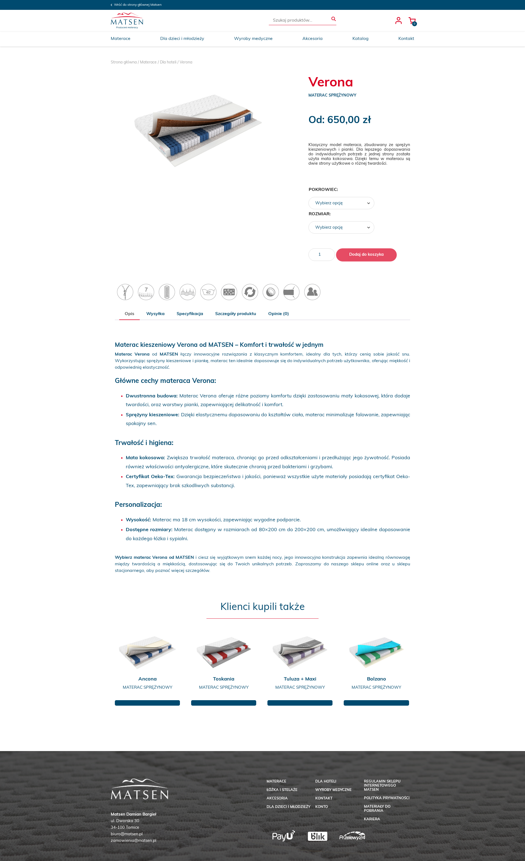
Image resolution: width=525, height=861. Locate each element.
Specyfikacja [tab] (190, 314)
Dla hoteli (168, 62)
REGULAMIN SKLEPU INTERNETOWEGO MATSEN (382, 786)
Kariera (372, 819)
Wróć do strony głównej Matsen (138, 5)
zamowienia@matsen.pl (133, 841)
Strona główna (124, 62)
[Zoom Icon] (197, 130)
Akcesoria (312, 39)
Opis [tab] (129, 314)
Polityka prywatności (387, 798)
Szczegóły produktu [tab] (235, 314)
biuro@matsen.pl (127, 834)
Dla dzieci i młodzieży (182, 39)
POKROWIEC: (323, 190)
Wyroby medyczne (253, 39)
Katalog (360, 39)
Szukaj (333, 19)
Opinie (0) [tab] (278, 314)
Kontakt (406, 39)
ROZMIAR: (320, 214)
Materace (120, 39)
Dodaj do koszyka (366, 255)
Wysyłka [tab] (155, 314)
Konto (321, 807)
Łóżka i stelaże (282, 790)
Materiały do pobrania (377, 809)
